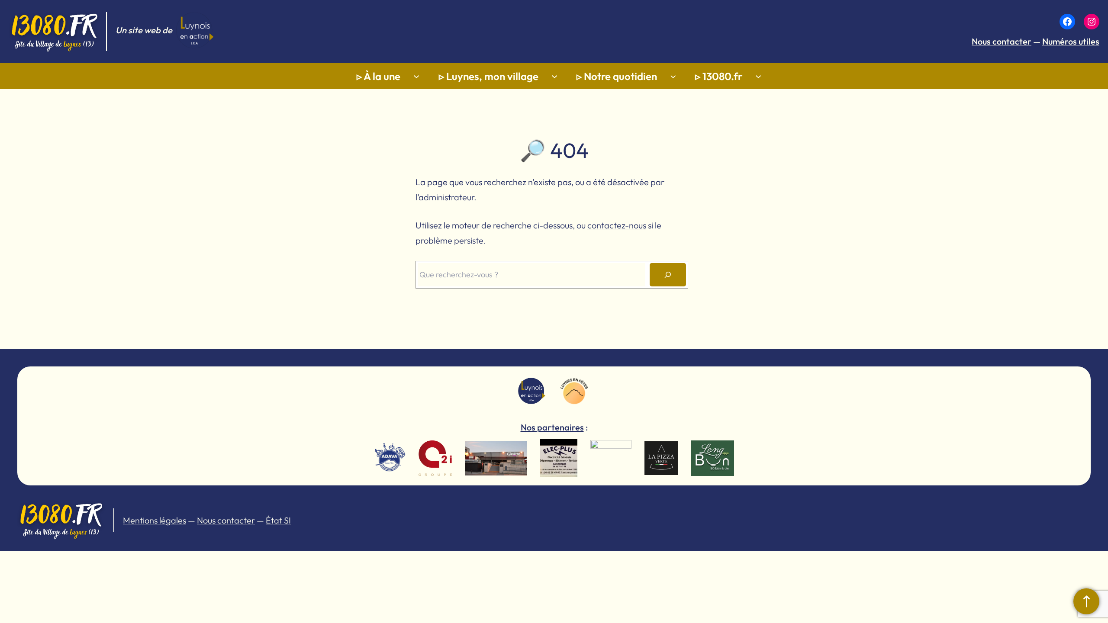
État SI (278, 520)
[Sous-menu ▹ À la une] (416, 76)
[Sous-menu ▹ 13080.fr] (758, 76)
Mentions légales (154, 520)
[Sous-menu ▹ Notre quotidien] (673, 76)
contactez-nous (616, 225)
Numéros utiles (1070, 41)
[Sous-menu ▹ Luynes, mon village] (554, 76)
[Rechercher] (668, 274)
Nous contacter (1001, 41)
